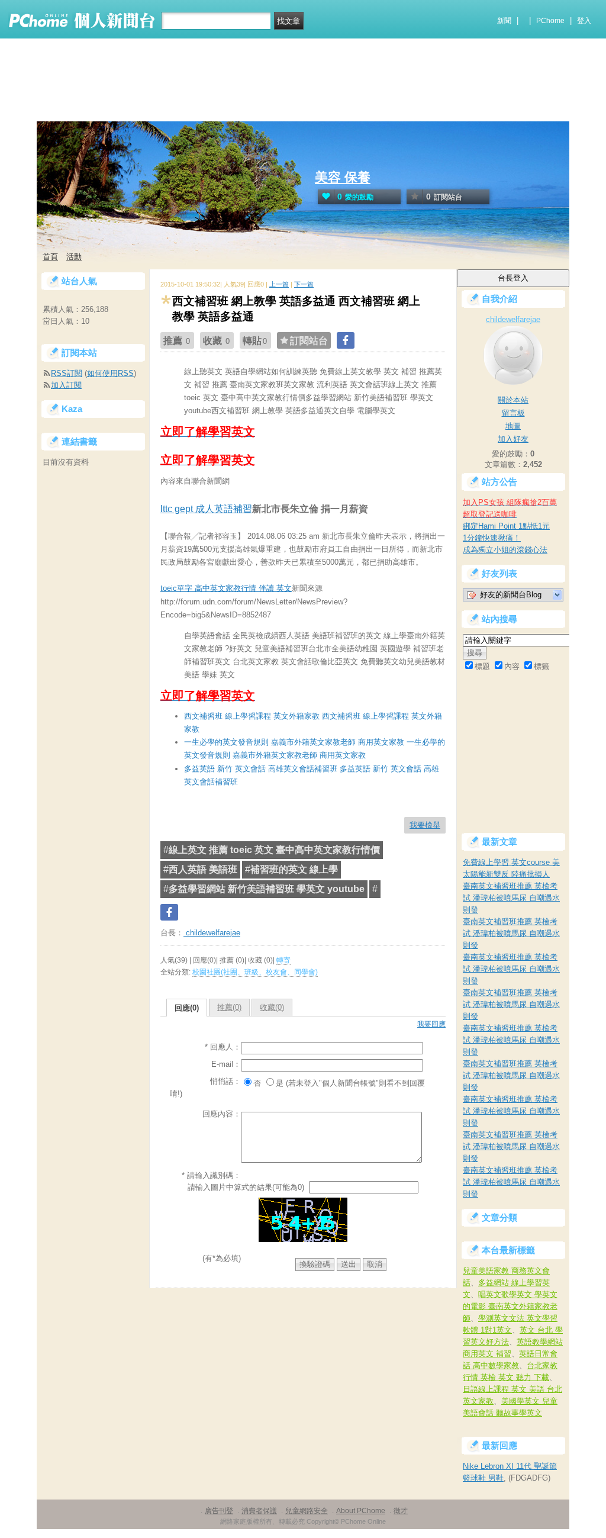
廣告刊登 (219, 1511)
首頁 (50, 256)
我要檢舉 (425, 825)
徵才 (401, 1511)
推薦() (229, 1007)
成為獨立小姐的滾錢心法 (505, 549)
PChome (550, 21)
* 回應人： (223, 1047)
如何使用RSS (110, 373)
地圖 (513, 425)
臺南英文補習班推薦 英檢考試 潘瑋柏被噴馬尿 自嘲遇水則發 (511, 897)
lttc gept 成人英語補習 (206, 509)
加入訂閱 (66, 385)
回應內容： (221, 1113)
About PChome (360, 1511)
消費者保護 (259, 1511)
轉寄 (283, 960)
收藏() (272, 1007)
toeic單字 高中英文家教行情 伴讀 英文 (226, 588)
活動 (74, 256)
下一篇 (304, 284)
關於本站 (513, 399)
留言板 (513, 412)
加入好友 (513, 439)
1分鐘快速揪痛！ (492, 537)
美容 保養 (342, 177)
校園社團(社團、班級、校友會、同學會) (255, 972)
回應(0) (187, 1007)
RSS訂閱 (66, 373)
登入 (584, 21)
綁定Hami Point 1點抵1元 (506, 526)
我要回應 (431, 1024)
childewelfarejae (211, 932)
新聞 (504, 21)
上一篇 (279, 284)
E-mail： (226, 1064)
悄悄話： (225, 1081)
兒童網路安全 (306, 1511)
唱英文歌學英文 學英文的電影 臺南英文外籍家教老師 (510, 1306)
